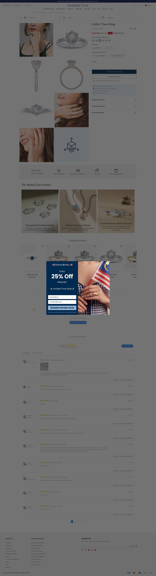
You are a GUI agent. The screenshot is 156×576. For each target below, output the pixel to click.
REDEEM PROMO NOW (62, 307)
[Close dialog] (107, 263)
